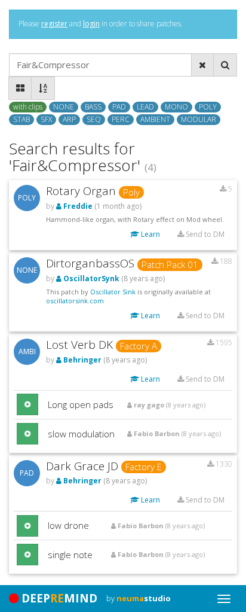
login (91, 24)
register (54, 24)
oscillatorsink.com (75, 300)
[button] (27, 404)
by (138, 598)
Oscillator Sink (113, 291)
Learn (149, 234)
